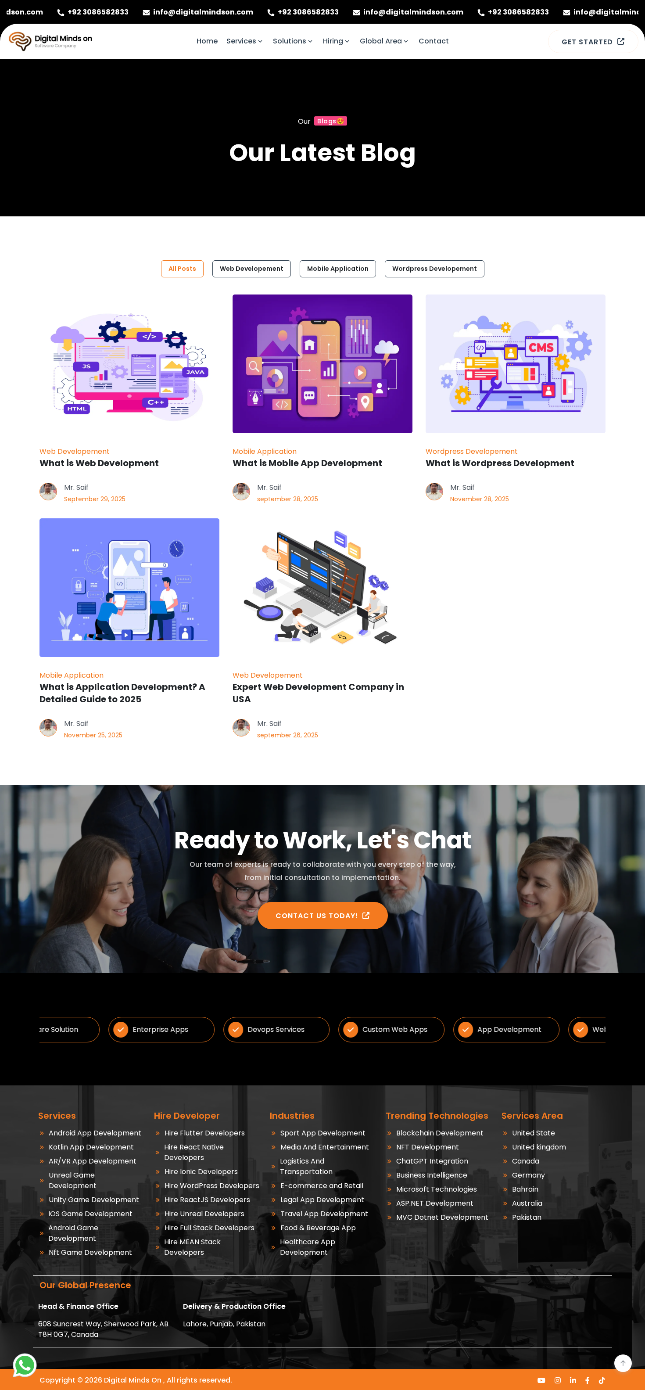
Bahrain (525, 1189)
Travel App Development (324, 1214)
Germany (528, 1175)
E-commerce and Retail (321, 1186)
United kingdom (539, 1147)
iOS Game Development (91, 1214)
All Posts (182, 268)
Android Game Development (73, 1233)
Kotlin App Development (91, 1147)
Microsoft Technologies (436, 1189)
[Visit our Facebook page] (587, 1380)
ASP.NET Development (434, 1203)
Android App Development (95, 1133)
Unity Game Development (94, 1200)
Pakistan (526, 1217)
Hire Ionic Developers (201, 1172)
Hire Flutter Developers (205, 1133)
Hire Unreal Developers (204, 1214)
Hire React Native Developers (194, 1152)
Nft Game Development (90, 1252)
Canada (525, 1161)
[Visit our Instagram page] (558, 1380)
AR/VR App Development (92, 1161)
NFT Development (427, 1147)
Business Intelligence (431, 1175)
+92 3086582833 (227, 12)
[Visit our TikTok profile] (602, 1380)
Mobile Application (338, 268)
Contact (434, 41)
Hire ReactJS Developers (207, 1200)
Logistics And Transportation (306, 1166)
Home (207, 41)
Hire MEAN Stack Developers (192, 1247)
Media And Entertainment (324, 1147)
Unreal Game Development (73, 1180)
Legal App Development (322, 1200)
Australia (527, 1203)
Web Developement (251, 268)
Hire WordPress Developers (212, 1186)
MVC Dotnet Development (442, 1217)
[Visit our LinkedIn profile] (573, 1380)
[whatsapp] (25, 1365)
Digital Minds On (132, 1380)
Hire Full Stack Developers (209, 1228)
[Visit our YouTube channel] (542, 1380)
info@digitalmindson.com (123, 12)
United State (533, 1133)
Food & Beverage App (318, 1228)
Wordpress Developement (434, 268)
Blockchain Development (440, 1133)
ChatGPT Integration (432, 1161)
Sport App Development (323, 1133)
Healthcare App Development (307, 1247)
